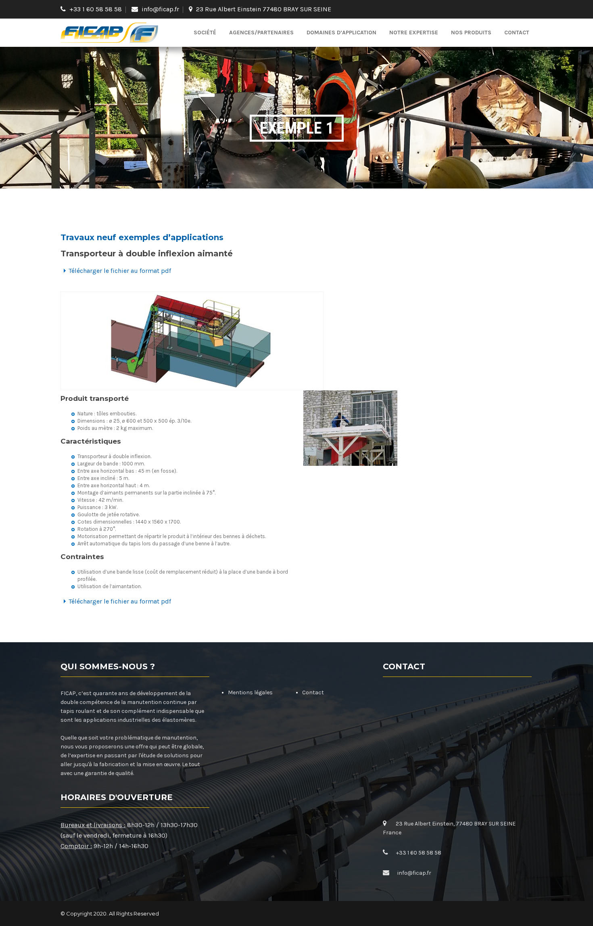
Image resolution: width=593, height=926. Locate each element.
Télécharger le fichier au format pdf (120, 270)
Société (205, 32)
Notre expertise (413, 32)
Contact (516, 32)
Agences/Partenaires (261, 32)
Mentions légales (250, 692)
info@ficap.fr (160, 9)
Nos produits (471, 32)
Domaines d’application (341, 32)
